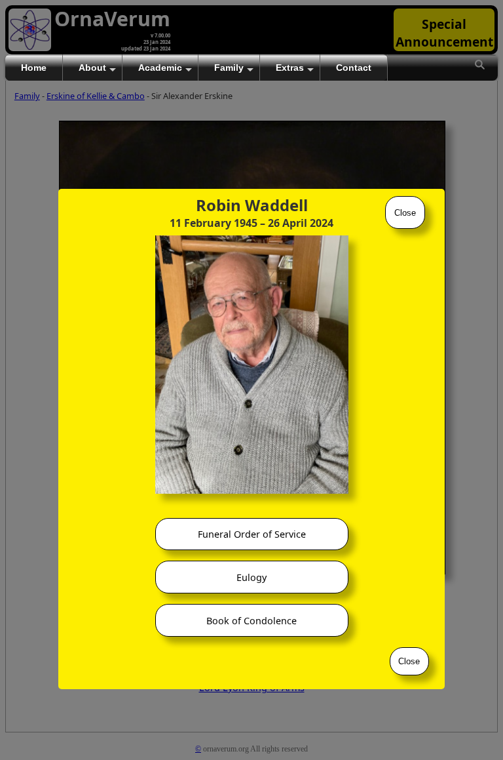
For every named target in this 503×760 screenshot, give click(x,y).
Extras (290, 67)
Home (34, 67)
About (92, 67)
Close (405, 213)
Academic (160, 67)
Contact (353, 67)
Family (229, 67)
